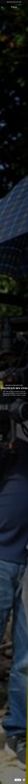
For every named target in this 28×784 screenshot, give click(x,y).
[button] (24, 780)
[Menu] (2, 7)
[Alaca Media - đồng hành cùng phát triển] (14, 7)
